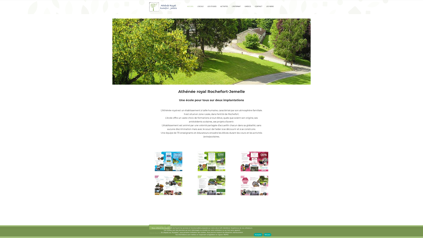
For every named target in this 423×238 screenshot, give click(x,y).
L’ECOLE (200, 6)
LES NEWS (270, 6)
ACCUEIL (190, 6)
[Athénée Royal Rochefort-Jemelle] (163, 7)
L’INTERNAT (236, 6)
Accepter (258, 234)
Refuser (267, 234)
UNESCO (248, 6)
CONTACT (258, 6)
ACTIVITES (224, 6)
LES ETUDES (211, 6)
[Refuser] (420, 232)
